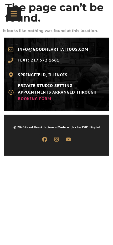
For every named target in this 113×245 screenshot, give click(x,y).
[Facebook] (44, 139)
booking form (34, 98)
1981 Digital (90, 127)
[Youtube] (68, 139)
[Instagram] (56, 139)
